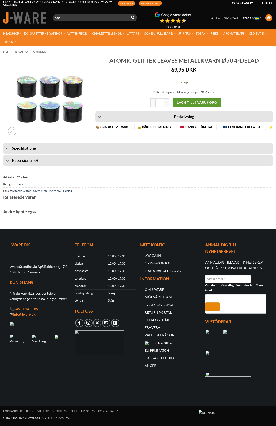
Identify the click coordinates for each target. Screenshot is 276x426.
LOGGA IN (153, 255)
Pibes (214, 33)
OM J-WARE (154, 289)
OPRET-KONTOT (158, 263)
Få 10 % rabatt (242, 3)
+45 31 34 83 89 (26, 309)
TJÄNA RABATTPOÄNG (163, 271)
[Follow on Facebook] (262, 3)
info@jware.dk (24, 314)
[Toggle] (99, 117)
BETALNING (163, 342)
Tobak (200, 33)
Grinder (39, 51)
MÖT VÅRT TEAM (158, 297)
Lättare (133, 33)
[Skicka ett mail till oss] (270, 3)
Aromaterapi (233, 33)
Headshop (11, 33)
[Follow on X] (97, 323)
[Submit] (133, 18)
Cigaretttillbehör (107, 33)
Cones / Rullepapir (158, 33)
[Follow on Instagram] (266, 3)
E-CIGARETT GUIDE (160, 358)
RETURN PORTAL (158, 312)
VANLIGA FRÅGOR (159, 335)
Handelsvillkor (37, 411)
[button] (268, 17)
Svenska (249, 17)
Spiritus (184, 33)
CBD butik (256, 33)
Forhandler (12, 411)
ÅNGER (150, 365)
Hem (6, 51)
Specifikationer (24, 148)
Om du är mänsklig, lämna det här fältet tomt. (234, 288)
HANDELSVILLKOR (159, 304)
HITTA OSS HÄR (157, 320)
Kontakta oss (108, 411)
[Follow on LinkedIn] (115, 323)
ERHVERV (152, 327)
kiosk (8, 42)
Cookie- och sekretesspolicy (74, 411)
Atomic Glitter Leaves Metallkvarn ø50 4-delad (42, 190)
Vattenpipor (77, 33)
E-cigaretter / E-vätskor (43, 33)
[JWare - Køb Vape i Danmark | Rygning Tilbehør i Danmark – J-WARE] (24, 17)
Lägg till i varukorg (197, 102)
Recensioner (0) (25, 160)
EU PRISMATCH (157, 350)
